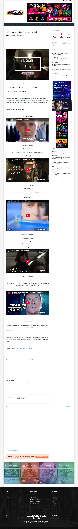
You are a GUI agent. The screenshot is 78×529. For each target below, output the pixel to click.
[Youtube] (71, 0)
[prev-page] (52, 77)
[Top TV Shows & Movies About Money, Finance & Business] (65, 473)
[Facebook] (63, 0)
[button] (70, 24)
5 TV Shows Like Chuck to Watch (66, 44)
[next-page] (54, 77)
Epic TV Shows (15, 29)
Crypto (53, 166)
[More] (35, 45)
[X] (69, 0)
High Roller (54, 155)
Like (55, 33)
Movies (10, 29)
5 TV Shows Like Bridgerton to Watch (23, 348)
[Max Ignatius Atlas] (7, 35)
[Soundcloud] (68, 0)
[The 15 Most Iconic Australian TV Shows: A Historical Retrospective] (12, 473)
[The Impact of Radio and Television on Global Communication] (48, 473)
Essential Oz (54, 151)
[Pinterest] (66, 0)
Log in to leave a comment (12, 450)
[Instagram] (65, 0)
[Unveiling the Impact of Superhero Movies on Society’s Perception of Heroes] (30, 473)
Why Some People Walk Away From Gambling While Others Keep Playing (61, 158)
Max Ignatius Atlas (13, 35)
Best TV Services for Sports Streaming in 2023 (61, 75)
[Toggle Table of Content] (31, 83)
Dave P (6, 482)
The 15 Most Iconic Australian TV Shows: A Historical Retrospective (60, 54)
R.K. (23, 482)
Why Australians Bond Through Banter (59, 152)
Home (7, 29)
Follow (61, 33)
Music (53, 161)
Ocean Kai (60, 482)
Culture (53, 171)
